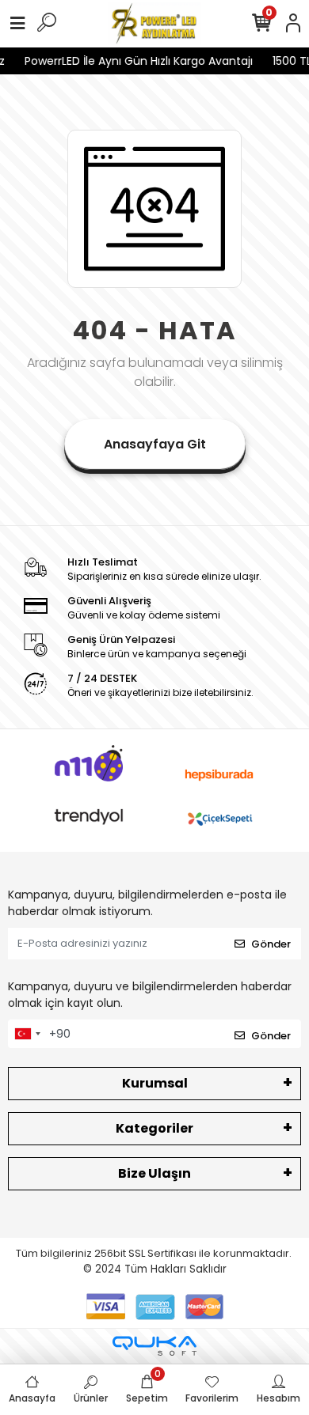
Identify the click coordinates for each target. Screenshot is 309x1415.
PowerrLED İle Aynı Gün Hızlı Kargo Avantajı (136, 61)
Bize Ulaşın (154, 1173)
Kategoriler (154, 1128)
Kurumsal (155, 1083)
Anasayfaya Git (155, 444)
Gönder (271, 944)
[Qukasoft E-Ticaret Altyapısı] (154, 1346)
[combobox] (27, 1033)
